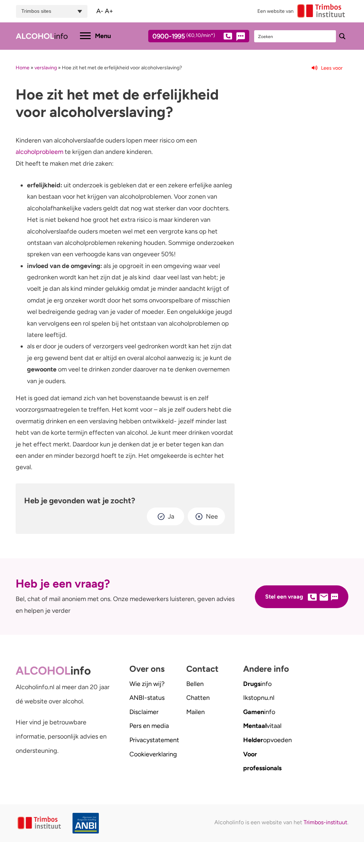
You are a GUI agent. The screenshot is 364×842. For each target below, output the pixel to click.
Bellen (195, 684)
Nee (212, 516)
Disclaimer (144, 712)
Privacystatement (154, 740)
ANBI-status (147, 698)
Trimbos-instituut (325, 822)
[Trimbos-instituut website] (39, 823)
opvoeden (267, 740)
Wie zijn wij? (147, 684)
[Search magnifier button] (342, 36)
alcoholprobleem (39, 152)
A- (99, 11)
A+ (109, 11)
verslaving (45, 68)
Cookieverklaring (153, 754)
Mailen (195, 712)
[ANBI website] (82, 823)
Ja (171, 516)
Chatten (198, 698)
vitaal (262, 726)
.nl (258, 698)
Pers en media (149, 726)
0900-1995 (183, 36)
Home (23, 68)
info (257, 684)
